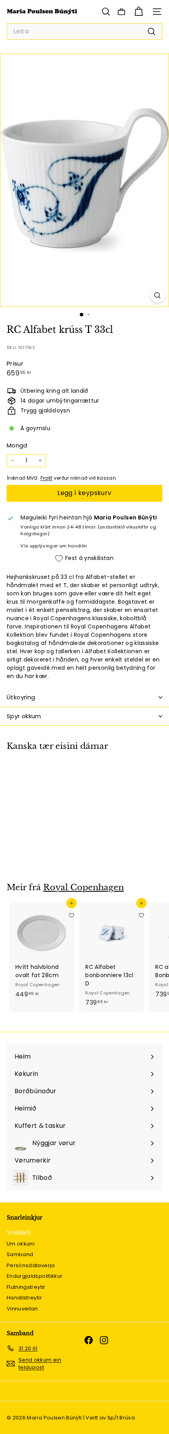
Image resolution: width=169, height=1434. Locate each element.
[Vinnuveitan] (121, 12)
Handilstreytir (24, 1297)
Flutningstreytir (26, 1287)
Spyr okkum (24, 716)
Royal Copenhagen (83, 887)
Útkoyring (21, 697)
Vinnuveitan (22, 1308)
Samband (20, 1254)
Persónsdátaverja (31, 1265)
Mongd (17, 445)
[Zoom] (157, 295)
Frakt (46, 478)
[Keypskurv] (138, 11)
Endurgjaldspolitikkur (34, 1276)
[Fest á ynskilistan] (71, 774)
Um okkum (21, 1243)
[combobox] (84, 31)
